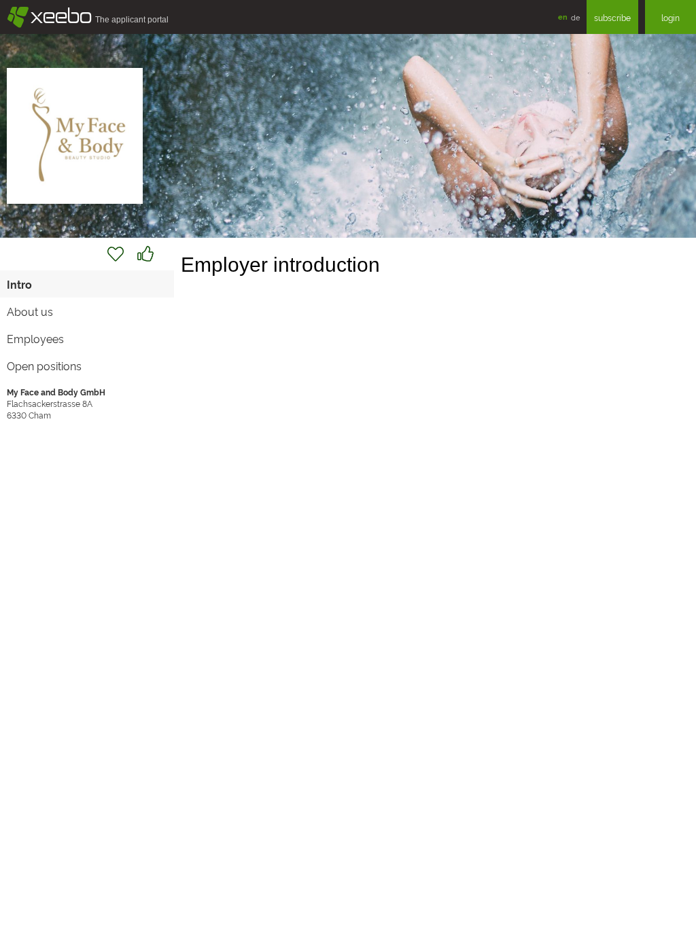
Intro (19, 283)
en (563, 17)
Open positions (44, 365)
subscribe (612, 17)
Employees (35, 338)
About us (30, 311)
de (575, 17)
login (670, 17)
